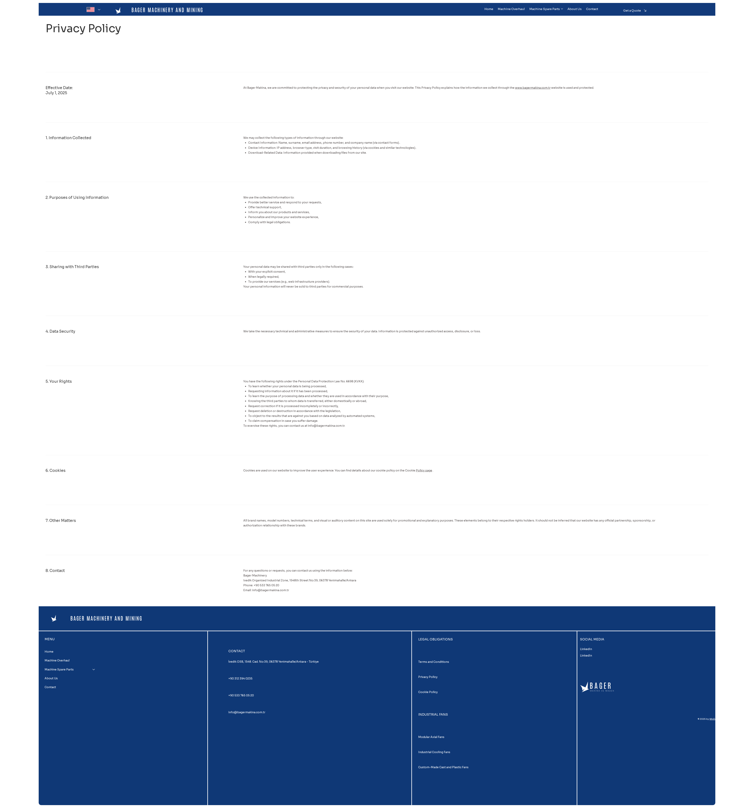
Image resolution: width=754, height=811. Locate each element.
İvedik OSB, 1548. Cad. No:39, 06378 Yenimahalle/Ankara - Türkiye (273, 661)
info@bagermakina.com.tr (326, 425)
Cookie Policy (428, 692)
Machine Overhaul (57, 660)
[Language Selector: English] (92, 9)
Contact (50, 687)
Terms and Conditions (433, 662)
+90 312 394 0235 (240, 678)
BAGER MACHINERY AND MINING (167, 10)
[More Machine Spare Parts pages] (562, 9)
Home (49, 651)
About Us (51, 678)
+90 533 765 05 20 (241, 695)
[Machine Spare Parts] (94, 669)
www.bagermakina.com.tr (533, 88)
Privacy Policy (427, 677)
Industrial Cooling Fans (434, 752)
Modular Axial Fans (431, 737)
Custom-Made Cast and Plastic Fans (443, 767)
